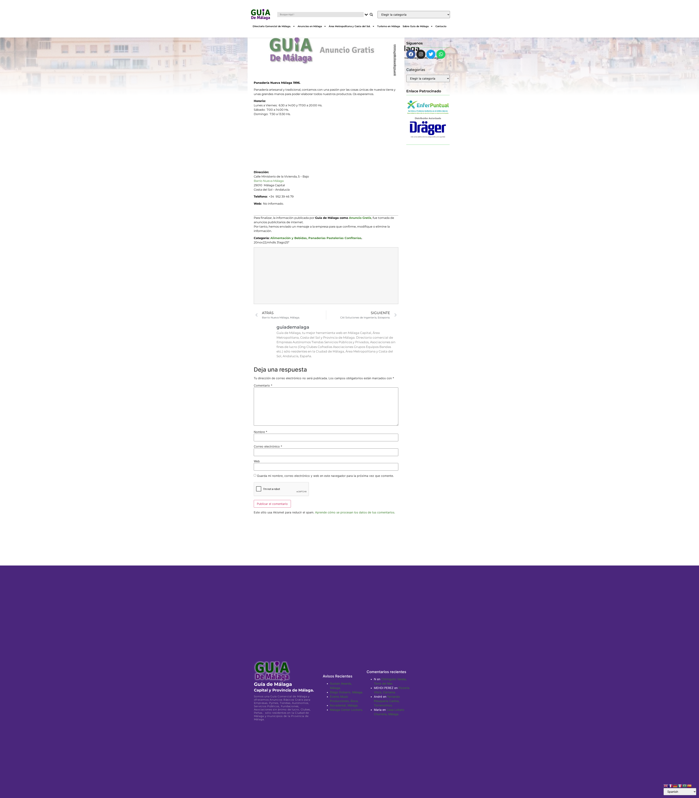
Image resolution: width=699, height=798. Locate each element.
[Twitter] (430, 54)
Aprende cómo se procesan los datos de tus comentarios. (355, 512)
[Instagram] (420, 54)
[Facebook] (410, 54)
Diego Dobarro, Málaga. (346, 692)
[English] (666, 785)
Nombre (260, 431)
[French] (670, 785)
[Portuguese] (684, 785)
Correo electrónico (268, 446)
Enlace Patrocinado (423, 91)
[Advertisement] (326, 141)
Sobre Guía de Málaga (416, 26)
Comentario (263, 385)
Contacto (440, 26)
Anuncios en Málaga (310, 26)
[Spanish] (689, 785)
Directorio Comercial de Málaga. (272, 26)
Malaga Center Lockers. (346, 710)
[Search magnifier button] (371, 14)
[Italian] (680, 785)
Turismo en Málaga (388, 26)
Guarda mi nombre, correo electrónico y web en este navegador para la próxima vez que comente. (325, 475)
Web (257, 461)
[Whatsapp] (440, 54)
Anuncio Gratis (360, 218)
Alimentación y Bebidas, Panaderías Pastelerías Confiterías (315, 238)
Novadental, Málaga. (344, 705)
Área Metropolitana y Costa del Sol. (349, 26)
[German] (675, 785)
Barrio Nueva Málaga (269, 181)
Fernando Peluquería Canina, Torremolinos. (387, 701)
